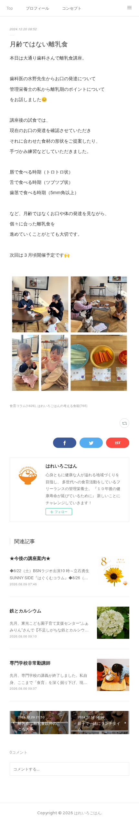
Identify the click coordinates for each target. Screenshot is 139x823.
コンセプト (71, 8)
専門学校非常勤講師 (30, 662)
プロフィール (37, 8)
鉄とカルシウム (25, 610)
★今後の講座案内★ (30, 558)
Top (9, 8)
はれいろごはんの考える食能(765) (62, 405)
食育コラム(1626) (23, 405)
